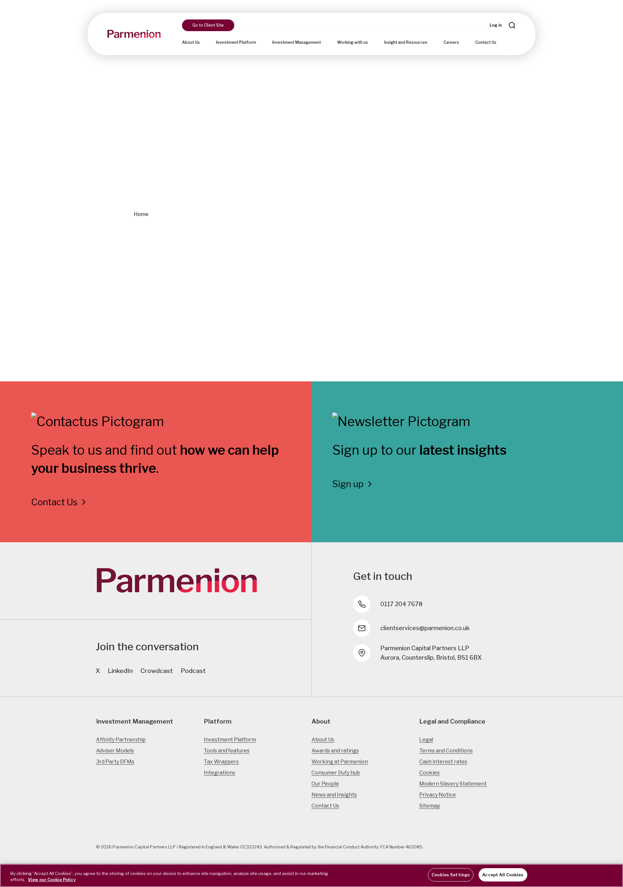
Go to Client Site (208, 25)
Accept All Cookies (502, 874)
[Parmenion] (134, 34)
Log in (496, 25)
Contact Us (485, 42)
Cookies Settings (451, 874)
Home (141, 214)
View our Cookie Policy (52, 879)
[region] (311, 875)
